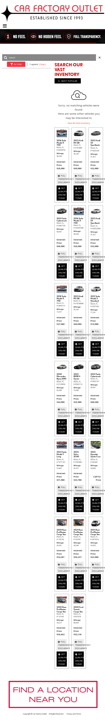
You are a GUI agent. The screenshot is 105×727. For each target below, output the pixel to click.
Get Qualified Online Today (62, 193)
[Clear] (42, 64)
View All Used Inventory (79, 123)
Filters (18, 64)
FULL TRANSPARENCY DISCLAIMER (62, 179)
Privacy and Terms (74, 714)
